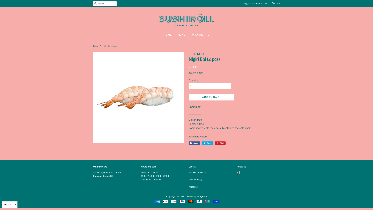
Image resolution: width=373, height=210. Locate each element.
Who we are (200, 35)
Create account (261, 3)
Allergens (193, 187)
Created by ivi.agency (196, 196)
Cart (278, 3)
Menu (182, 35)
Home (168, 35)
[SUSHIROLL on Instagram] (238, 173)
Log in (247, 3)
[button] (9, 204)
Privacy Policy (195, 179)
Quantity (194, 80)
